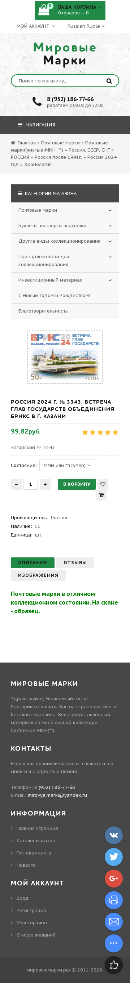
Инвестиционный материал (50, 280)
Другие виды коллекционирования (59, 241)
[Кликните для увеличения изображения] (65, 357)
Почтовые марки (37, 210)
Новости (26, 865)
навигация (40, 125)
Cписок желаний (36, 935)
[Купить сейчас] (101, 495)
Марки (65, 54)
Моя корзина (32, 923)
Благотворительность (43, 311)
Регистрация (31, 910)
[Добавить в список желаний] (103, 484)
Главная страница (37, 828)
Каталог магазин (36, 841)
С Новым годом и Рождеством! (54, 295)
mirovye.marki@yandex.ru (57, 795)
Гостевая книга (34, 853)
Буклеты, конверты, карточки (52, 226)
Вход (23, 898)
